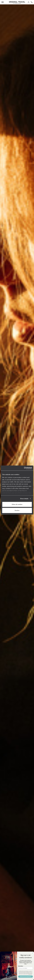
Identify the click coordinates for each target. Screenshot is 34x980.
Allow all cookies (17, 504)
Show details (24, 498)
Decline (17, 510)
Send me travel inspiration (25, 976)
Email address (20, 966)
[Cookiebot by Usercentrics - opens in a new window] (24, 468)
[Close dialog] (33, 953)
